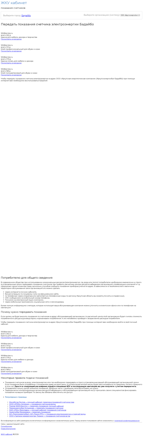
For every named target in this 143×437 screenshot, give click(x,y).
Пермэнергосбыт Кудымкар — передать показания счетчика (36, 408)
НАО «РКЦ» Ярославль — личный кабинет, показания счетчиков (37, 410)
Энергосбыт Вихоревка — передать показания (29, 412)
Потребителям (6, 426)
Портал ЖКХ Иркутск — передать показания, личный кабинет (36, 406)
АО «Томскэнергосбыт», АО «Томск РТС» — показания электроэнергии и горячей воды (47, 414)
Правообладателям (8, 429)
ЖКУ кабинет (7, 434)
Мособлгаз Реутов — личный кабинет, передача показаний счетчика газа (41, 402)
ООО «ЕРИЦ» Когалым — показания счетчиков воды (32, 404)
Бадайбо (26, 15)
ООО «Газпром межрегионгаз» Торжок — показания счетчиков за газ (39, 416)
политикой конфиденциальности (127, 421)
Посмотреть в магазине (11, 39)
